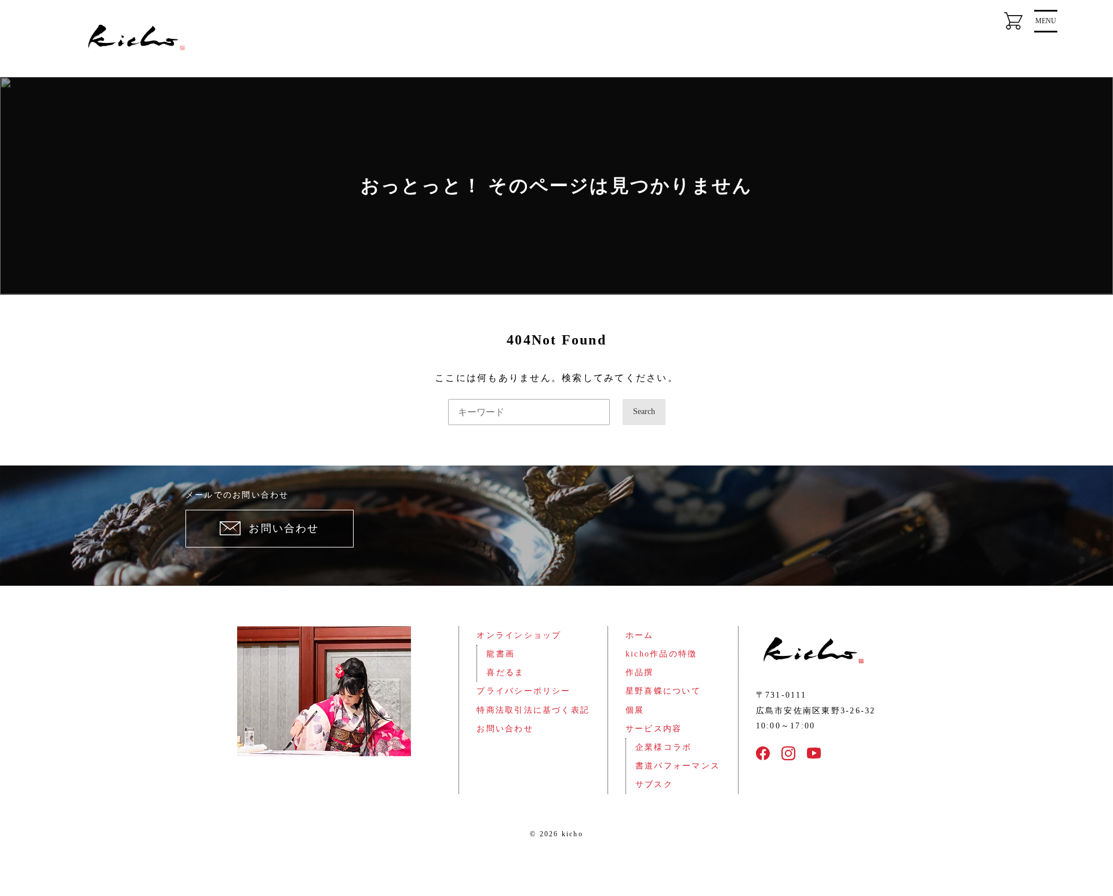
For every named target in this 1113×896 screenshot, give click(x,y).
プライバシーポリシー (523, 691)
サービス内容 (653, 728)
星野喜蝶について (663, 691)
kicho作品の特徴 (661, 654)
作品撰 (639, 672)
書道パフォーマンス (677, 765)
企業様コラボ (663, 747)
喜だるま (505, 672)
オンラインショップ (519, 635)
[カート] (1013, 20)
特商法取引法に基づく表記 (533, 710)
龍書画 (500, 654)
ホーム (639, 635)
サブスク (654, 784)
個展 (634, 710)
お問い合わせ (505, 728)
